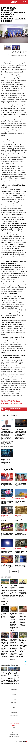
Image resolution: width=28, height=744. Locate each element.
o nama (14, 727)
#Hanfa (18, 401)
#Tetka (3, 405)
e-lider (14, 725)
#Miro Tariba (16, 405)
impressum (14, 729)
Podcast (14, 707)
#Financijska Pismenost (8, 401)
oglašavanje (14, 732)
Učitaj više (14, 571)
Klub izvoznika (14, 712)
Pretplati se (14, 720)
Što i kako (14, 699)
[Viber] (26, 52)
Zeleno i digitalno (14, 702)
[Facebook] (13, 52)
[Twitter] (16, 52)
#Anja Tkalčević (5, 403)
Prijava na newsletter (14, 723)
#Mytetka (9, 405)
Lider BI (14, 710)
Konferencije (14, 717)
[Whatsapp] (23, 52)
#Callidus (14, 400)
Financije (14, 694)
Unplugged (14, 704)
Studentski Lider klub (14, 715)
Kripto (14, 697)
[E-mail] (21, 52)
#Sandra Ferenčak (16, 403)
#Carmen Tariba (5, 400)
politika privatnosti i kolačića (14, 736)
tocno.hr (14, 738)
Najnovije (8, 469)
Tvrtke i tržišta (14, 691)
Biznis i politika (14, 689)
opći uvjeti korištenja (14, 734)
